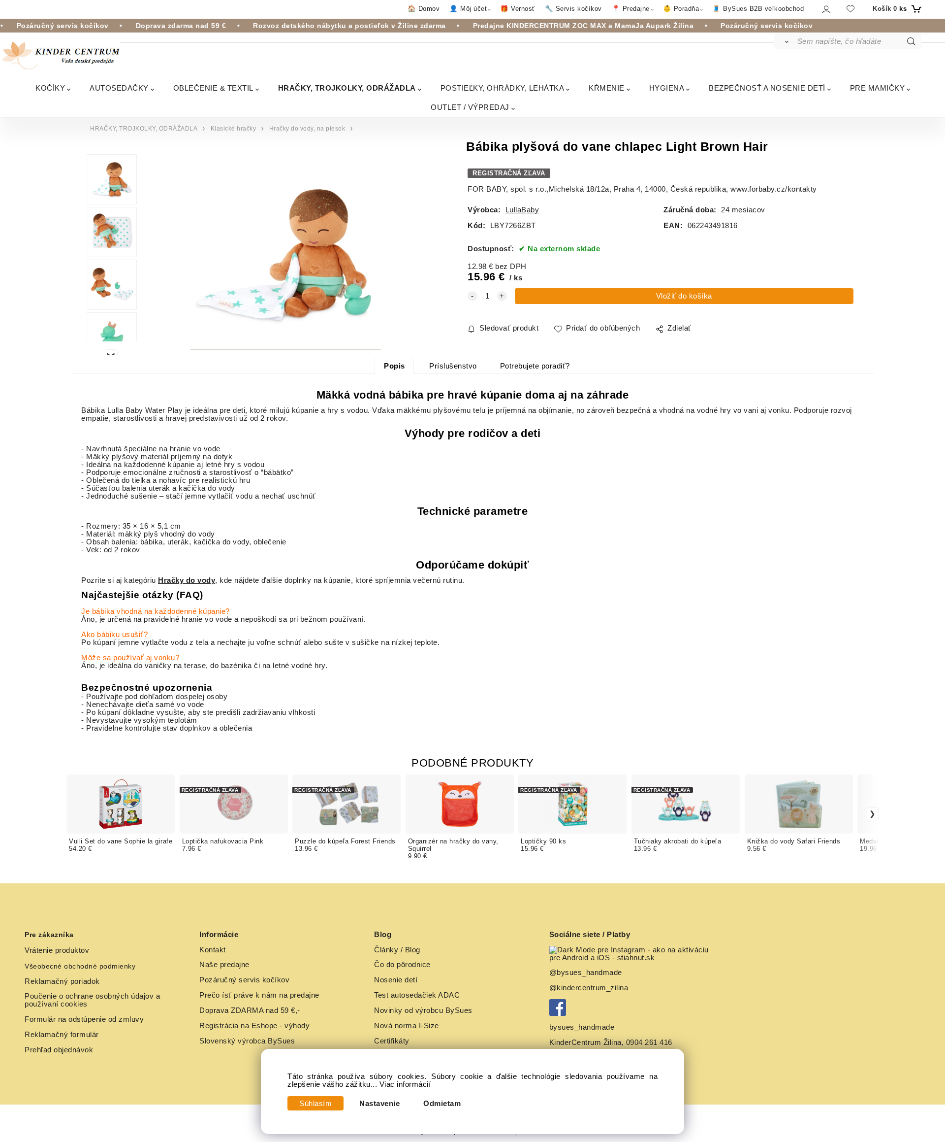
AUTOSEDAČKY (119, 88)
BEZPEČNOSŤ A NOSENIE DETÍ (767, 88)
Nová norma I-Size (407, 1026)
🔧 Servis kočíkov (573, 8)
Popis (394, 366)
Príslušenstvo (453, 366)
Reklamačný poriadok (62, 981)
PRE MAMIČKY (877, 88)
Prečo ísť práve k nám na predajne (259, 995)
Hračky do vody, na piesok (307, 128)
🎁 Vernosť (517, 8)
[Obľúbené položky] (850, 8)
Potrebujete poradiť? (535, 366)
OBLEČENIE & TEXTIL (213, 88)
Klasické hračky (233, 128)
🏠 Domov (424, 8)
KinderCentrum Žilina (585, 1042)
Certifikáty (392, 1041)
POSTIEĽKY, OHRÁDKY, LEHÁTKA (503, 88)
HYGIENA (667, 88)
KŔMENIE (607, 88)
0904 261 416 (649, 1042)
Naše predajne (224, 965)
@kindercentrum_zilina (589, 988)
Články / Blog (397, 950)
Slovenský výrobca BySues (247, 1041)
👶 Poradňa (681, 8)
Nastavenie (379, 1104)
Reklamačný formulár (62, 1035)
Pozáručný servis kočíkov (244, 980)
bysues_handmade (583, 1027)
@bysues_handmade (585, 972)
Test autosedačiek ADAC (417, 995)
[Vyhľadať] (785, 41)
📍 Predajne (631, 8)
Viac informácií (405, 1084)
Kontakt (212, 950)
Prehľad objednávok (59, 1050)
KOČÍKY (50, 88)
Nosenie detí (395, 980)
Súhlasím (315, 1104)
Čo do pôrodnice (402, 965)
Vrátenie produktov (57, 950)
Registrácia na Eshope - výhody (254, 1026)
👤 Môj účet (468, 8)
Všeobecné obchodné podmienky (80, 966)
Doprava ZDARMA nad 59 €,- (249, 1010)
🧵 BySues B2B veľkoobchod (758, 8)
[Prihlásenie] (825, 9)
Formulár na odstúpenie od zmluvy (84, 1019)
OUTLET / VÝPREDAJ (470, 107)
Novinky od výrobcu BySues (423, 1010)
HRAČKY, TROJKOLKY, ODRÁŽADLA (347, 88)
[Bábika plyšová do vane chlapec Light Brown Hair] (285, 254)
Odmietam (442, 1104)
